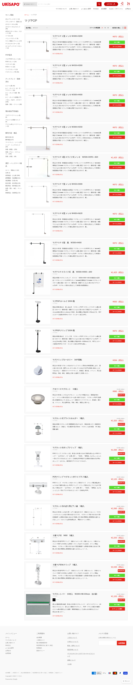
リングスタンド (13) (11, 69)
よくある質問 (9, 648)
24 (102, 27)
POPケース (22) (10, 67)
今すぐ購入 (117, 42)
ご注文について (72, 637)
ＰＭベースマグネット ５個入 (65, 389)
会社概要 (104, 9)
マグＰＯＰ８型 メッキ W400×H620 (67, 213)
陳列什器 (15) (9, 137)
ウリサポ (55, 38)
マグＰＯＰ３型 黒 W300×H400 (67, 242)
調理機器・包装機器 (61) (12, 178)
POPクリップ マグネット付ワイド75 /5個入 (70, 477)
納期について (71, 660)
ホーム (26, 15)
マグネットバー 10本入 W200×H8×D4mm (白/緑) (75, 594)
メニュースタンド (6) (11, 38)
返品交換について (72, 649)
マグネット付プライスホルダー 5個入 (68, 418)
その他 (69, 664)
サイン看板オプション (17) (13, 41)
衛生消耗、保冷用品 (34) (12, 183)
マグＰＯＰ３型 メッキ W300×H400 (67, 94)
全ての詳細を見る (58, 53)
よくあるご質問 (86, 9)
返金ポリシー (40, 650)
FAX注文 (96, 9)
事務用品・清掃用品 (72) (12, 193)
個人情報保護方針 (41, 642)
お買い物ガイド (74, 9)
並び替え (28, 28)
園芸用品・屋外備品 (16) (12, 185)
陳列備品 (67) (9, 139)
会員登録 (8, 653)
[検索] (99, 4)
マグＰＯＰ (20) (10, 64)
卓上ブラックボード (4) (12, 19)
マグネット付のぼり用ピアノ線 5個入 (68, 506)
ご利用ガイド (40, 640)
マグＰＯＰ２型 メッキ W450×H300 (67, 65)
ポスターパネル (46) (11, 24)
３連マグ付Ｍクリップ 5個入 (65, 565)
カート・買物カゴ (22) (12, 170)
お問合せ (128, 9)
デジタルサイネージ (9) (12, 43)
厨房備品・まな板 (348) (12, 175)
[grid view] (123, 28)
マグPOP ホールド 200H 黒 (64, 301)
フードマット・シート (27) (13, 142)
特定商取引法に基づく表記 (44, 645)
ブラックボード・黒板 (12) (13, 21)
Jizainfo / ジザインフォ (116, 9)
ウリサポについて (61, 9)
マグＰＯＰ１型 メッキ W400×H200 (67, 36)
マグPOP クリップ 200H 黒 (64, 330)
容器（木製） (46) (10, 156)
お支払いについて (73, 641)
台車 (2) (7, 173)
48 (108, 27)
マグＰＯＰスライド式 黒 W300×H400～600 (72, 272)
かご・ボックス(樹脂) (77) (13, 97)
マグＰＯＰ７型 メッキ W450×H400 (67, 184)
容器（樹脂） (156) (11, 149)
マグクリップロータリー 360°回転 (67, 360)
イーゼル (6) (9, 36)
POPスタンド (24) (10, 61)
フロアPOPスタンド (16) (13, 59)
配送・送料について (73, 645)
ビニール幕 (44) (10, 85)
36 (105, 27)
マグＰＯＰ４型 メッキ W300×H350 (67, 127)
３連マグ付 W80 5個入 (63, 535)
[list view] (125, 28)
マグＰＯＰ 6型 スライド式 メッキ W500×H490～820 (75, 157)
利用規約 (39, 648)
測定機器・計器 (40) (11, 180)
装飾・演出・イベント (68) (13, 104)
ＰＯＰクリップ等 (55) (12, 72)
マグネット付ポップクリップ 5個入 (68, 447)
